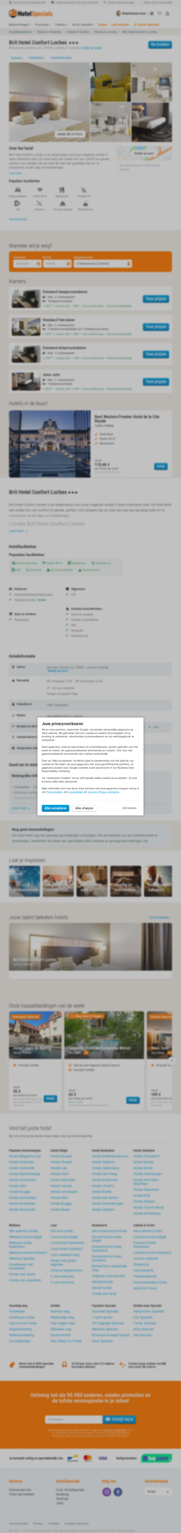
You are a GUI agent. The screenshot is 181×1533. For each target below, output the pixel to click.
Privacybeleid (54, 791)
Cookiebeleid (75, 791)
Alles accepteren (55, 808)
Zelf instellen (129, 808)
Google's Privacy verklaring (103, 791)
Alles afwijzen (84, 808)
